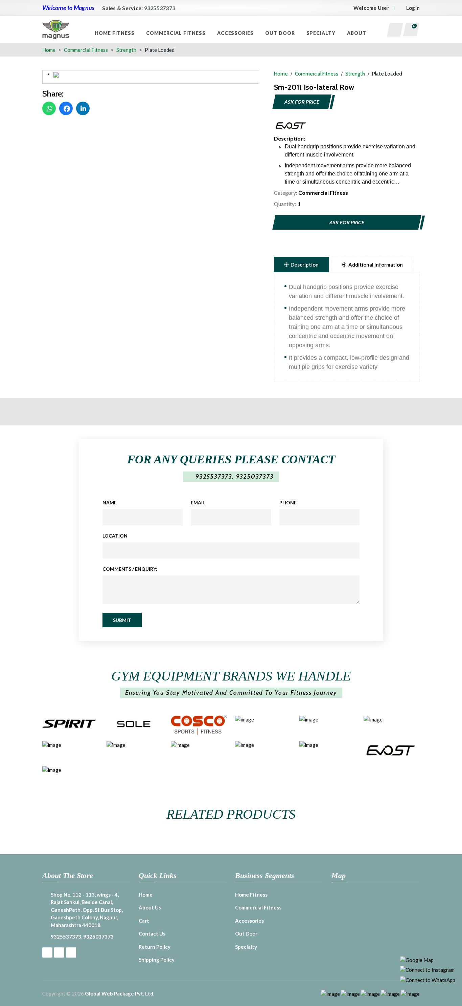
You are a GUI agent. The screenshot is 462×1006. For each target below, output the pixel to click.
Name (109, 502)
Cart (144, 921)
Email (198, 502)
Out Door (280, 33)
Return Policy (154, 947)
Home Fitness (115, 33)
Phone (288, 502)
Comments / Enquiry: (129, 569)
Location (115, 536)
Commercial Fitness (176, 33)
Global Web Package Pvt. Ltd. (119, 993)
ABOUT (357, 33)
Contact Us (152, 933)
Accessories (236, 33)
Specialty (321, 33)
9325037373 (255, 476)
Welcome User (371, 8)
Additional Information (375, 264)
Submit (122, 620)
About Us (150, 907)
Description (305, 264)
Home (48, 50)
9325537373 (160, 8)
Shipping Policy (157, 960)
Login (413, 8)
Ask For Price (302, 102)
